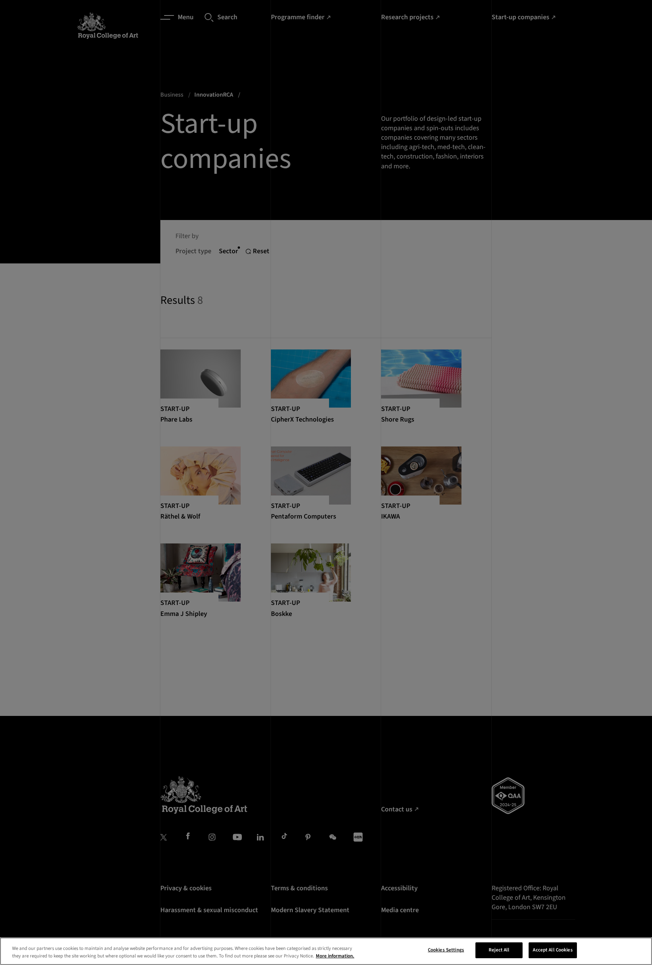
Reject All (499, 950)
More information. (335, 956)
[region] (326, 951)
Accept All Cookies (552, 950)
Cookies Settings (446, 950)
